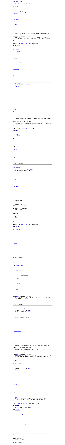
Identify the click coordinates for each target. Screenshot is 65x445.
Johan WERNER (15, 149)
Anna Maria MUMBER (18, 86)
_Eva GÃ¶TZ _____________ (24, 291)
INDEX (14, 30)
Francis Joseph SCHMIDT (19, 267)
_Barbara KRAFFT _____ (16, 24)
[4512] (30, 317)
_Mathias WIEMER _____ (22, 414)
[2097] (31, 169)
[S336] (15, 435)
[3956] (29, 368)
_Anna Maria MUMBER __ (16, 69)
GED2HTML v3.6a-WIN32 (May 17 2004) (22, 43)
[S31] (15, 208)
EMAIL (14, 138)
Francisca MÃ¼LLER (17, 410)
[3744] (29, 310)
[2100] (34, 170)
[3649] (20, 83)
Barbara (17, 134)
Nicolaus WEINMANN (17, 87)
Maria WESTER (15, 243)
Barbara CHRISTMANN (18, 312)
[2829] (31, 407)
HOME (14, 40)
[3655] (29, 3)
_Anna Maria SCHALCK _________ (17, 288)
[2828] (29, 407)
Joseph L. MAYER (18, 171)
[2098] (32, 169)
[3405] (14, 262)
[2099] (32, 170)
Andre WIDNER (15, 384)
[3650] (29, 84)
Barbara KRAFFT (17, 6)
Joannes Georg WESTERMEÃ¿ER (19, 265)
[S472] (15, 205)
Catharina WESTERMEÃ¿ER (17, 283)
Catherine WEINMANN (17, 51)
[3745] (29, 311)
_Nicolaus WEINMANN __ (16, 13)
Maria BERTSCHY (18, 370)
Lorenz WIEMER (17, 409)
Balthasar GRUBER (18, 229)
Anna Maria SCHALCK (18, 316)
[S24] (15, 201)
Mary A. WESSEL (16, 186)
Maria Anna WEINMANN (16, 19)
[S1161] (16, 36)
